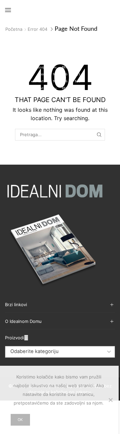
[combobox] (60, 351)
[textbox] (55, 351)
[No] (110, 400)
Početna (13, 29)
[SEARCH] (99, 134)
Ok (20, 419)
